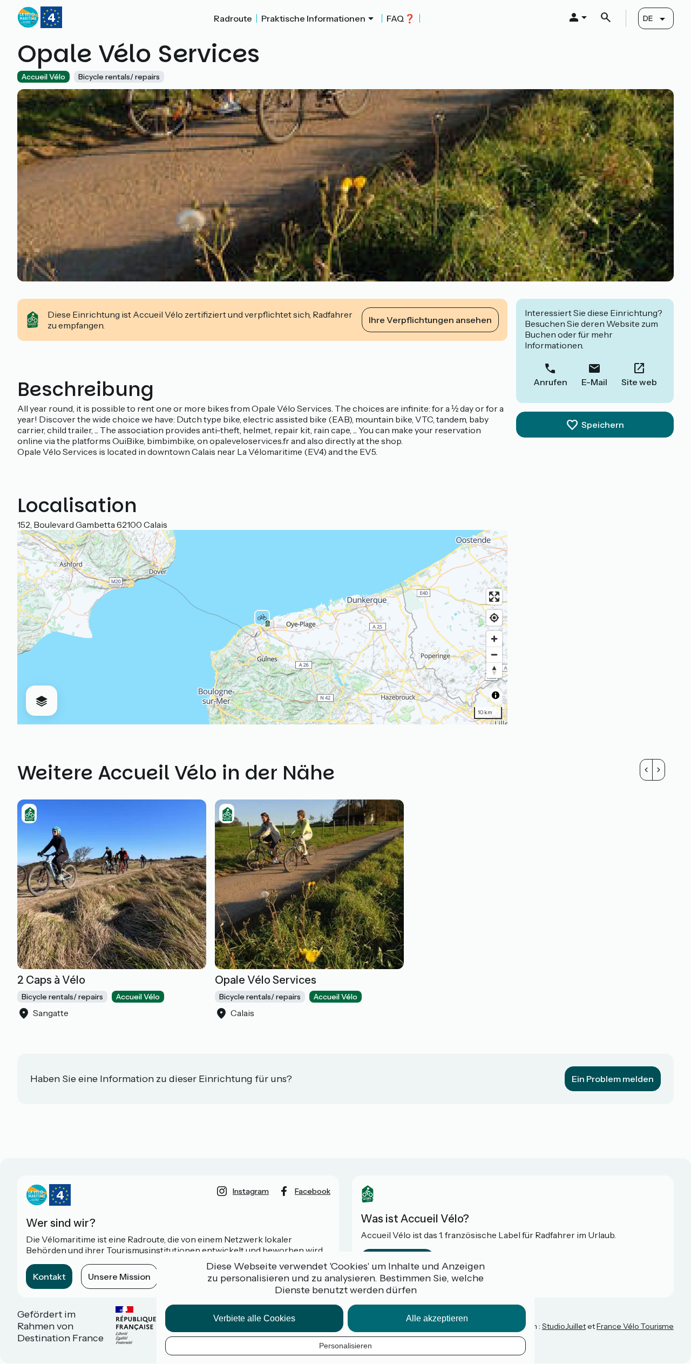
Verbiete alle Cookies (254, 1318)
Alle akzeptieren (437, 1318)
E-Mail (594, 382)
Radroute (233, 18)
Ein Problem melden (613, 1078)
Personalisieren (345, 1345)
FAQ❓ (401, 18)
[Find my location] (494, 618)
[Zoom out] (494, 654)
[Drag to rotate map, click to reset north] (494, 670)
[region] (262, 627)
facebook (312, 1191)
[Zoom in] (494, 639)
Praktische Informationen (313, 18)
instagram (251, 1191)
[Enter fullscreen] (494, 596)
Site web (639, 382)
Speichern (602, 424)
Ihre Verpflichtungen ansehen (430, 319)
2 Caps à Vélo (51, 979)
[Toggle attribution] (495, 695)
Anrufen (550, 382)
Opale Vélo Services (265, 979)
